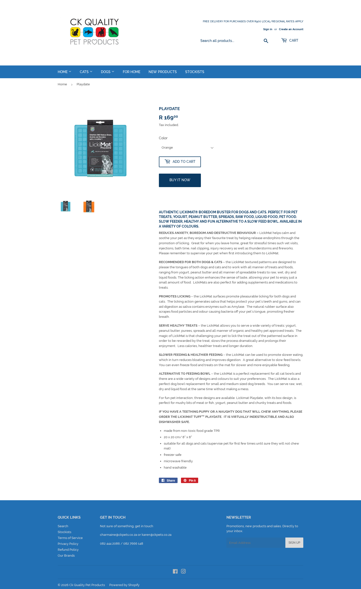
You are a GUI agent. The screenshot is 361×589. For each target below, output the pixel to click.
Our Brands (66, 555)
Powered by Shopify (124, 585)
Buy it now (179, 180)
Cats (85, 72)
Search (63, 526)
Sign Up (294, 542)
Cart (293, 40)
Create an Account (291, 29)
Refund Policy (68, 549)
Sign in (267, 29)
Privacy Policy (68, 544)
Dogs (106, 72)
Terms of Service (70, 538)
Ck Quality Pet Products (87, 585)
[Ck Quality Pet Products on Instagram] (183, 572)
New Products (163, 72)
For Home (131, 72)
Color (163, 138)
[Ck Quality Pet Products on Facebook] (175, 572)
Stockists (194, 72)
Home (63, 72)
